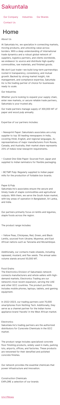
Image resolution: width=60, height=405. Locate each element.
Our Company (10, 17)
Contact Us (9, 22)
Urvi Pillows (7, 397)
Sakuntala (14, 6)
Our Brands (42, 17)
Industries (27, 17)
